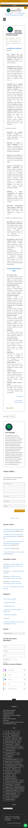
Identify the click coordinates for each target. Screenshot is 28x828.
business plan (8, 744)
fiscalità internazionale (10, 765)
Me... (5, 586)
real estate (17, 784)
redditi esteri (8, 787)
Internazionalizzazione (9, 606)
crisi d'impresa (11, 416)
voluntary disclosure (9, 799)
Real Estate (7, 618)
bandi (20, 738)
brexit (19, 741)
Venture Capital (14, 796)
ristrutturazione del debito (10, 790)
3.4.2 (12, 732)
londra (13, 775)
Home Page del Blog (18, 402)
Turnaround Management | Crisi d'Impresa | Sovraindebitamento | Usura (13, 43)
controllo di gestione (9, 750)
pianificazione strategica (10, 781)
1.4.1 (6, 732)
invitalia (7, 775)
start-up (21, 790)
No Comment (14, 40)
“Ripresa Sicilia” (7, 548)
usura (6, 796)
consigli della (11, 268)
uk (18, 793)
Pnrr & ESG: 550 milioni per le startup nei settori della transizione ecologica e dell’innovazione (13, 543)
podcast (21, 781)
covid (17, 753)
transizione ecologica (10, 793)
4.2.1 (6, 735)
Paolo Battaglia (10, 38)
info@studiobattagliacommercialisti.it (14, 15)
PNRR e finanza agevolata (10, 614)
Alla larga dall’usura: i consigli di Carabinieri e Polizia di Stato (14, 33)
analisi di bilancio (14, 735)
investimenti (16, 772)
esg (21, 759)
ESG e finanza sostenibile (10, 599)
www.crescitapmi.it (18, 400)
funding (7, 768)
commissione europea (10, 747)
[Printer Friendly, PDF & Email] (10, 408)
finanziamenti (17, 762)
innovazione (8, 772)
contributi (20, 747)
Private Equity (8, 784)
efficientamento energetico (11, 759)
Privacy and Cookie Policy (14, 823)
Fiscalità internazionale (9, 602)
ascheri (7, 738)
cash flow (17, 744)
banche (13, 738)
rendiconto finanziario (18, 787)
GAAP (13, 768)
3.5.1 (18, 732)
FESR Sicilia (8, 762)
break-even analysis (9, 741)
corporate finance (9, 753)
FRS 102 (20, 765)
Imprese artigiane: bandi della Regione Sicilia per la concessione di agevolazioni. (13, 566)
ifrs (19, 768)
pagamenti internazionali (10, 778)
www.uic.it (9, 80)
